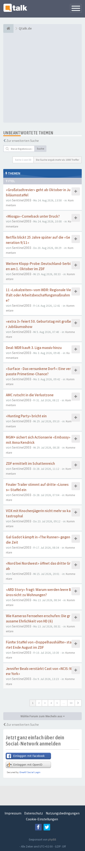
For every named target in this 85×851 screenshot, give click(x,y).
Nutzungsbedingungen (63, 813)
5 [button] (57, 703)
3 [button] (45, 703)
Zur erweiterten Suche (22, 141)
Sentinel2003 (21, 200)
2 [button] (38, 703)
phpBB (52, 839)
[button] (78, 703)
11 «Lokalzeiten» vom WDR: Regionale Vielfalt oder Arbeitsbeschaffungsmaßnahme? (38, 295)
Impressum (13, 813)
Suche (40, 148)
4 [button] (51, 703)
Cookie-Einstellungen (42, 819)
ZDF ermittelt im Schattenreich (30, 463)
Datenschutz (33, 813)
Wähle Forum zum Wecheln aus (41, 716)
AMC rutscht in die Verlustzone (30, 395)
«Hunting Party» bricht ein (26, 416)
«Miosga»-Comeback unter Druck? (33, 216)
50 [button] (71, 703)
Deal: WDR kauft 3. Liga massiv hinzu (34, 347)
